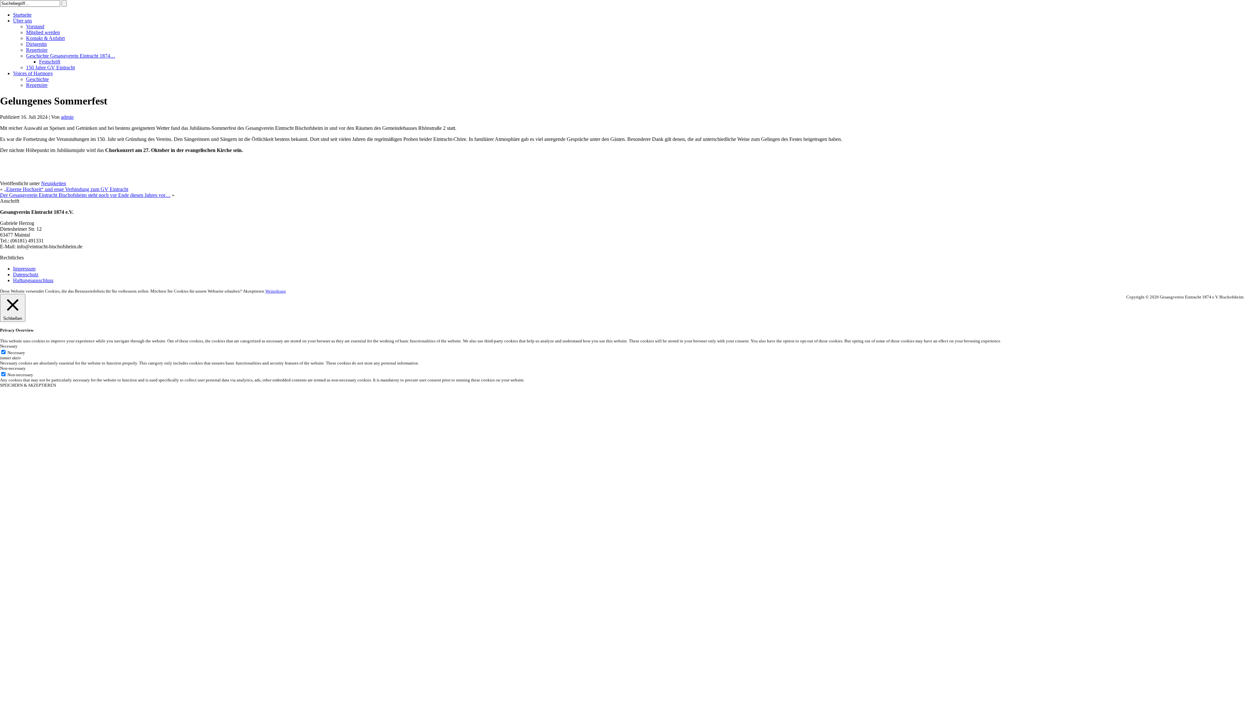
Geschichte (37, 79)
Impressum (24, 268)
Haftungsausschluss (33, 280)
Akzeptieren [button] (253, 291)
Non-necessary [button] (13, 368)
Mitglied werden (43, 32)
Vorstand (35, 26)
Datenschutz (25, 274)
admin (67, 117)
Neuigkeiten (53, 183)
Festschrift (49, 61)
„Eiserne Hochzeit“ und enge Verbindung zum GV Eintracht (66, 189)
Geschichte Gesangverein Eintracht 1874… (70, 56)
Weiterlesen (275, 291)
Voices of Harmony (33, 73)
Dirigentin (36, 44)
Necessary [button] (9, 346)
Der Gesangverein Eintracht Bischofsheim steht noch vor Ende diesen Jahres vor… (85, 195)
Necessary (16, 352)
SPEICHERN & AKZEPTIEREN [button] (28, 385)
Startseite (22, 15)
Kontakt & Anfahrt (45, 38)
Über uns (22, 20)
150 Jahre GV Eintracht (50, 67)
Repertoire (37, 50)
